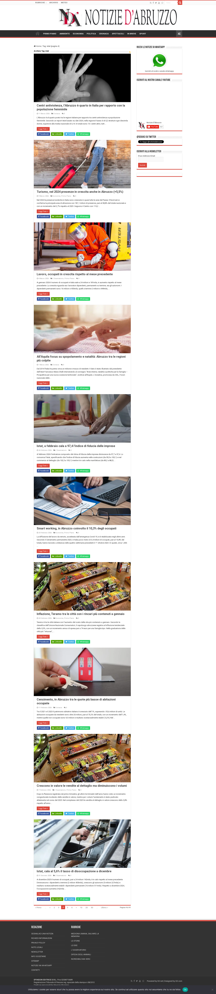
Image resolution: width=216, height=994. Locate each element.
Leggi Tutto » (43, 129)
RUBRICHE (40, 3)
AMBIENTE (65, 34)
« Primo (38, 907)
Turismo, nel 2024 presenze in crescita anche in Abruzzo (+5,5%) (80, 191)
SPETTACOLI (118, 34)
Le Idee (74, 945)
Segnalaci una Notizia (42, 934)
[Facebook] (153, 3)
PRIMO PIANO (49, 34)
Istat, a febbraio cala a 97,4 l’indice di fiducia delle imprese (76, 446)
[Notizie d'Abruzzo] (108, 17)
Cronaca (56, 114)
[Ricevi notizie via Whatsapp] (162, 3)
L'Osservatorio (58, 278)
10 (81, 907)
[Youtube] (159, 3)
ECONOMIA (78, 34)
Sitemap (35, 961)
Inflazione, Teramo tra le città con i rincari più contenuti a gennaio (80, 614)
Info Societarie (38, 956)
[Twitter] (156, 3)
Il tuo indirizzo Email (146, 156)
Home (38, 46)
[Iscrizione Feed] (130, 52)
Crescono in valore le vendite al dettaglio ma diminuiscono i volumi (82, 785)
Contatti (35, 970)
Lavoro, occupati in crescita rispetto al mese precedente (75, 274)
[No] (212, 989)
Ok (185, 989)
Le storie (75, 941)
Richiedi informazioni (41, 938)
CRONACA (104, 34)
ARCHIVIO (53, 3)
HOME (37, 33)
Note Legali (37, 947)
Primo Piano (66, 196)
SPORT (142, 34)
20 (87, 907)
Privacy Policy (38, 943)
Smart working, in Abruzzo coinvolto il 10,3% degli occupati (76, 528)
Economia (56, 196)
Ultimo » (104, 907)
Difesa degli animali (81, 954)
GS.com (178, 981)
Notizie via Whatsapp (41, 965)
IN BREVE (131, 34)
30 (92, 907)
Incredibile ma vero (80, 959)
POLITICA (91, 34)
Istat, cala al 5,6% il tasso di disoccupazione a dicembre (74, 871)
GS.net (160, 981)
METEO (64, 3)
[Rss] (151, 3)
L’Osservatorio (78, 950)
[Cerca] (180, 2)
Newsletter (37, 952)
